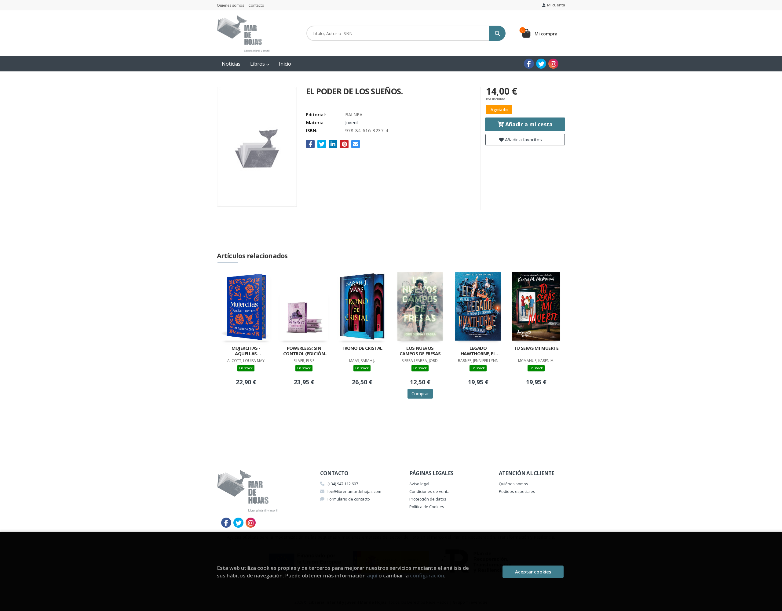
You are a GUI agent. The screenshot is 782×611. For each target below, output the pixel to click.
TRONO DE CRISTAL (362, 348)
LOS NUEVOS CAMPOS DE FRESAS (420, 350)
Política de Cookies (426, 506)
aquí (372, 575)
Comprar (420, 393)
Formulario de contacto (348, 499)
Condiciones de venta (429, 491)
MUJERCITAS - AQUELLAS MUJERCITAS (246, 351)
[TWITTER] (541, 64)
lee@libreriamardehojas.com (354, 491)
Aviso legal (419, 483)
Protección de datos (427, 499)
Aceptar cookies (533, 572)
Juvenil (351, 122)
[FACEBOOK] (529, 64)
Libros (258, 63)
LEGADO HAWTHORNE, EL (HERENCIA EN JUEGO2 (478, 351)
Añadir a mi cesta (528, 124)
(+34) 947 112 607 (342, 483)
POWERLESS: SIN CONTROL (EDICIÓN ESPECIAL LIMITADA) (304, 351)
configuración (427, 575)
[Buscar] (497, 33)
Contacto (256, 5)
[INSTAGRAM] (553, 64)
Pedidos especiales (517, 491)
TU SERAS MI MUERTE (536, 348)
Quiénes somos (230, 5)
